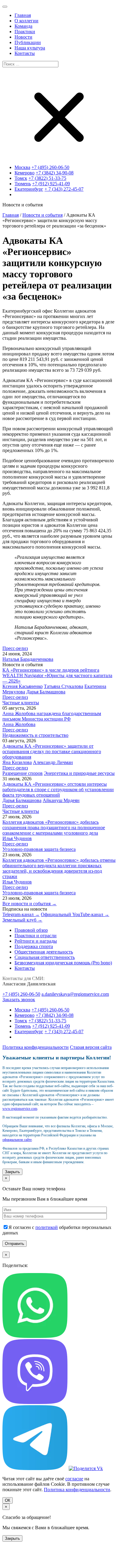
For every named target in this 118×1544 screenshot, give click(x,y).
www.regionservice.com (19, 1108)
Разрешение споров (22, 773)
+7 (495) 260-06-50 (50, 167)
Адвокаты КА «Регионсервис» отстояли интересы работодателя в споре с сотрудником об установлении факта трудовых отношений (58, 789)
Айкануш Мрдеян (61, 800)
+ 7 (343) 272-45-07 (64, 189)
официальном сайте (17, 1140)
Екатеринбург (29, 189)
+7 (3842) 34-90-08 (55, 172)
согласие (74, 1478)
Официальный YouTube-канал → (75, 914)
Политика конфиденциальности (35, 1047)
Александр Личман (53, 762)
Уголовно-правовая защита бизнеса (39, 849)
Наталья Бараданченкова (27, 659)
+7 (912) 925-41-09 (51, 183)
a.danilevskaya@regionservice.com (75, 994)
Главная (10, 215)
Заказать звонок (18, 999)
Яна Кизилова (17, 762)
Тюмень (23, 183)
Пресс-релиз (15, 648)
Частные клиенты (20, 702)
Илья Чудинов (17, 838)
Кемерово (24, 172)
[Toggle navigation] (4, 7)
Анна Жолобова (18, 724)
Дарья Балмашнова (45, 691)
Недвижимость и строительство (35, 735)
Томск (21, 178)
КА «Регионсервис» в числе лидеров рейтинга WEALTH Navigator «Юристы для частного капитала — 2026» (57, 675)
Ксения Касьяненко (22, 686)
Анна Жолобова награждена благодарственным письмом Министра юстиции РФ (51, 716)
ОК (7, 1500)
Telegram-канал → (21, 914)
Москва (22, 167)
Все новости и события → (29, 903)
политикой (46, 1227)
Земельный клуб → (22, 919)
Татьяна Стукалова (63, 686)
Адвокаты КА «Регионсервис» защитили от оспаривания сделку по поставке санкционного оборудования (51, 751)
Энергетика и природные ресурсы (79, 773)
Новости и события (42, 215)
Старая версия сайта (91, 1047)
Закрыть (12, 1172)
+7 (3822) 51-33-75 (47, 178)
